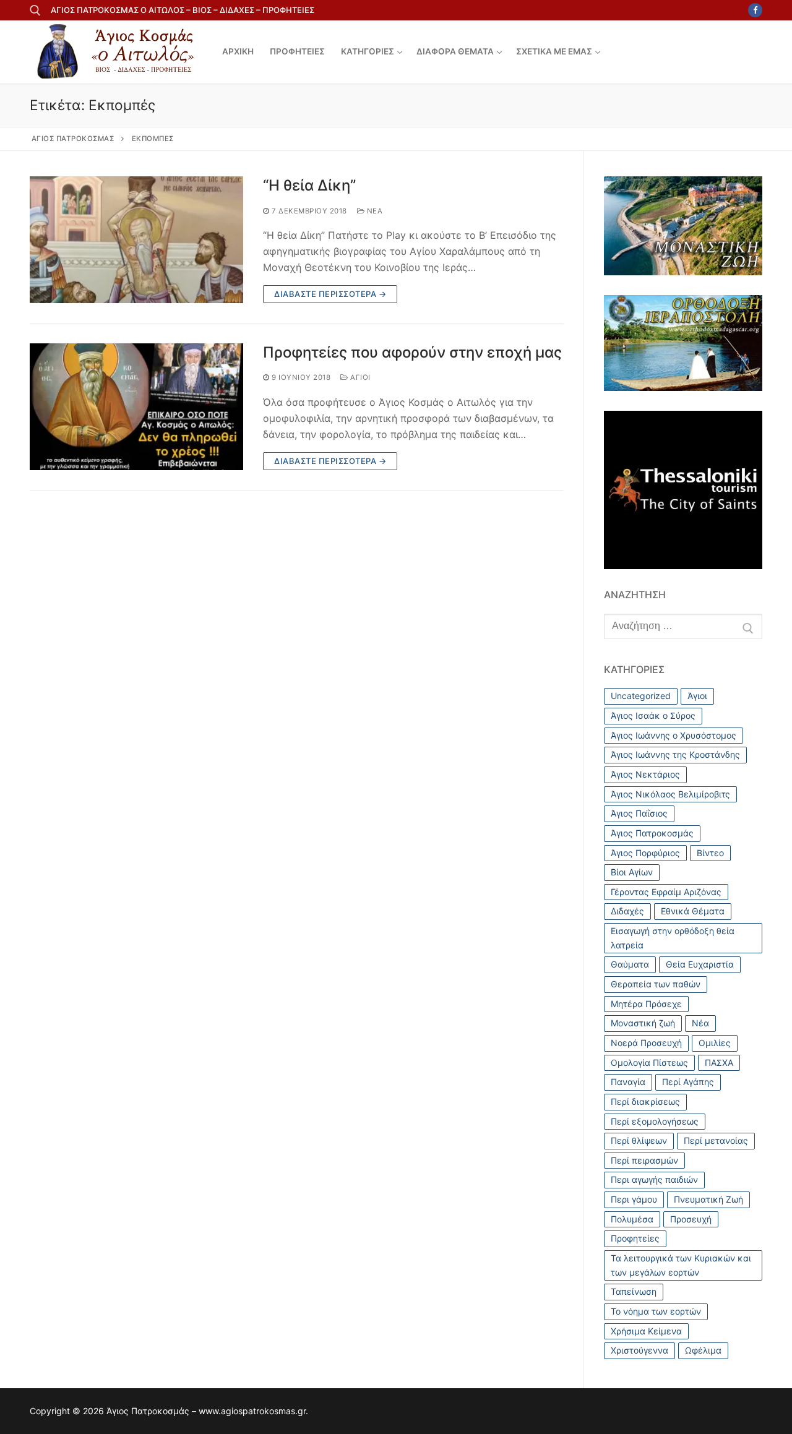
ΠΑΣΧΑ (719, 1062)
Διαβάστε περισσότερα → (330, 294)
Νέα (373, 211)
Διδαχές (627, 911)
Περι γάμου (634, 1199)
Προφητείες (635, 1238)
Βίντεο (710, 853)
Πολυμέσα (632, 1219)
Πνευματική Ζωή (708, 1199)
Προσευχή (691, 1219)
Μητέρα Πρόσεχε (646, 1003)
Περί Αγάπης (688, 1081)
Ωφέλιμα (703, 1350)
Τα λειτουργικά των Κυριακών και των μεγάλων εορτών (681, 1265)
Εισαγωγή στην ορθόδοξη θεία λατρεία (672, 937)
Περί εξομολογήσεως (655, 1121)
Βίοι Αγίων (632, 872)
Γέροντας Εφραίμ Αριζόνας (666, 892)
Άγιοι (359, 377)
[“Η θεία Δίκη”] (136, 239)
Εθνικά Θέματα (693, 911)
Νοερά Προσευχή (646, 1042)
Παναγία (628, 1081)
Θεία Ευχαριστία (700, 964)
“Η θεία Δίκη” (309, 185)
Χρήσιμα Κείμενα (646, 1331)
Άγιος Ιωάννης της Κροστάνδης (675, 754)
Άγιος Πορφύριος (645, 853)
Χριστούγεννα (639, 1350)
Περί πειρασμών (644, 1160)
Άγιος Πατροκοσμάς (652, 833)
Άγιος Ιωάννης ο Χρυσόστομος (673, 735)
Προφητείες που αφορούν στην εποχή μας (412, 352)
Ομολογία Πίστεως (649, 1062)
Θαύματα (630, 964)
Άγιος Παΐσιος (639, 813)
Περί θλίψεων (639, 1140)
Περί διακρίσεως (645, 1101)
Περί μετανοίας (716, 1140)
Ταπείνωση (633, 1291)
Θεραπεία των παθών (655, 984)
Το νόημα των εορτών (656, 1311)
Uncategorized (641, 695)
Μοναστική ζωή (643, 1023)
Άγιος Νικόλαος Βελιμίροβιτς (670, 794)
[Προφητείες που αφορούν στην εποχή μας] (136, 406)
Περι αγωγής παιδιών (654, 1179)
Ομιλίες (715, 1042)
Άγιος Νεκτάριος (645, 774)
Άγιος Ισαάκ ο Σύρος (653, 715)
